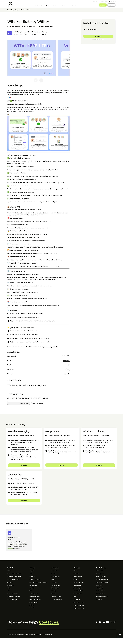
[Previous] (36, 80)
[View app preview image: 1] (31, 58)
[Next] (41, 80)
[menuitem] (112, 1)
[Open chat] (119, 634)
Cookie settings (32, 634)
